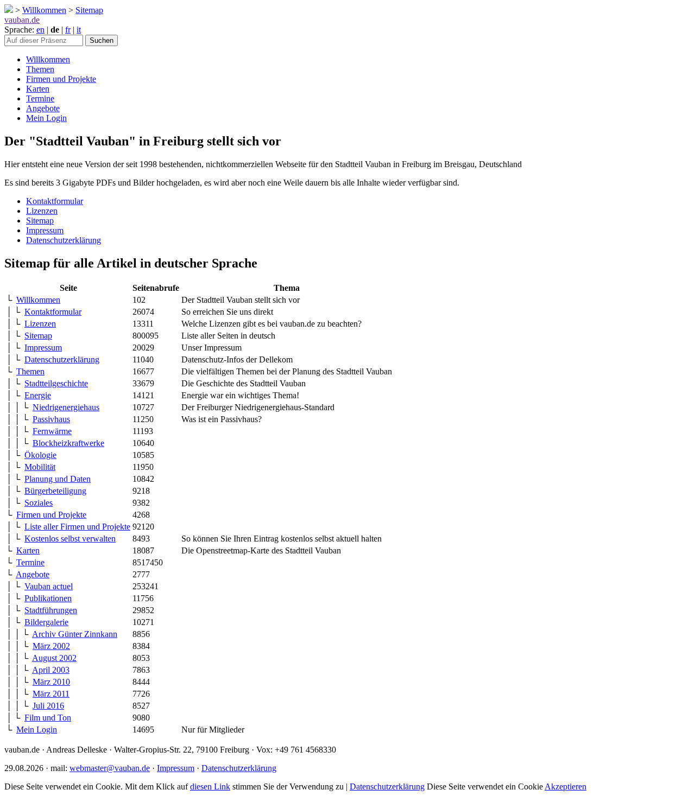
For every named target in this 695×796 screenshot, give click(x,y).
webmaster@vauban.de (110, 768)
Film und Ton (47, 717)
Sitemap (89, 10)
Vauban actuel (48, 586)
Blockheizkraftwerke (68, 443)
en (40, 29)
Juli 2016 (48, 705)
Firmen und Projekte (61, 79)
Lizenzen (42, 210)
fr (68, 29)
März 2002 (51, 646)
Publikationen (48, 598)
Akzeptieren (565, 786)
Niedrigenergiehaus (66, 407)
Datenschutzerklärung (63, 240)
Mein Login (46, 118)
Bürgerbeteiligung (55, 490)
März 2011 (51, 693)
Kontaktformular (54, 201)
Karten (37, 88)
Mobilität (39, 467)
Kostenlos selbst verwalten (70, 538)
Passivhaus (51, 419)
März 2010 (51, 681)
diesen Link (210, 786)
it (79, 29)
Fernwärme (52, 431)
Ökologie (40, 455)
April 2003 (51, 669)
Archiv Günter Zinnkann (74, 634)
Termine (40, 98)
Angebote (43, 108)
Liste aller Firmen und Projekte (77, 526)
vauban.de (22, 19)
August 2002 (54, 658)
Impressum (45, 230)
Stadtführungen (50, 610)
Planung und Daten (57, 478)
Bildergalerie (46, 622)
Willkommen (44, 10)
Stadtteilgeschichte (56, 383)
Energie (37, 395)
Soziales (38, 502)
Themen (40, 69)
